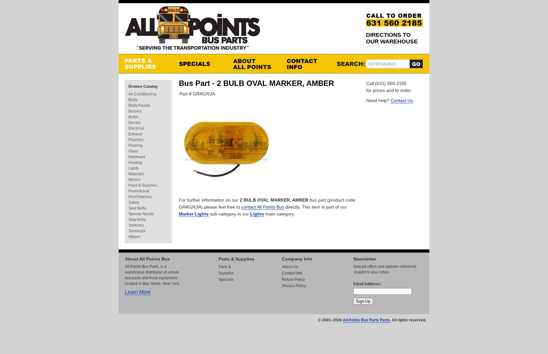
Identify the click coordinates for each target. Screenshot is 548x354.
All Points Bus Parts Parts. (367, 320)
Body (132, 100)
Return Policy (293, 279)
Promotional (138, 191)
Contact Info (307, 63)
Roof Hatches (140, 197)
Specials (199, 63)
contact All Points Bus (262, 206)
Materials (136, 174)
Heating (135, 162)
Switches (136, 225)
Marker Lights (194, 213)
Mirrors (134, 179)
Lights (257, 213)
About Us (290, 267)
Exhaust (135, 134)
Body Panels (139, 105)
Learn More (138, 292)
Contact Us (402, 100)
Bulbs (133, 117)
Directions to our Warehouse (392, 38)
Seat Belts (137, 208)
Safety (133, 202)
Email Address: (367, 284)
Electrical (136, 128)
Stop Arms (137, 219)
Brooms (135, 111)
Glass (133, 151)
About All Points (253, 63)
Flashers (135, 140)
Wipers (134, 237)
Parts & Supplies (145, 63)
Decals (134, 122)
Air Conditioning (142, 94)
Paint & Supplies (142, 185)
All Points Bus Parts (192, 30)
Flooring (135, 145)
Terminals (136, 231)
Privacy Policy (294, 286)
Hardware (137, 157)
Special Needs (141, 214)
